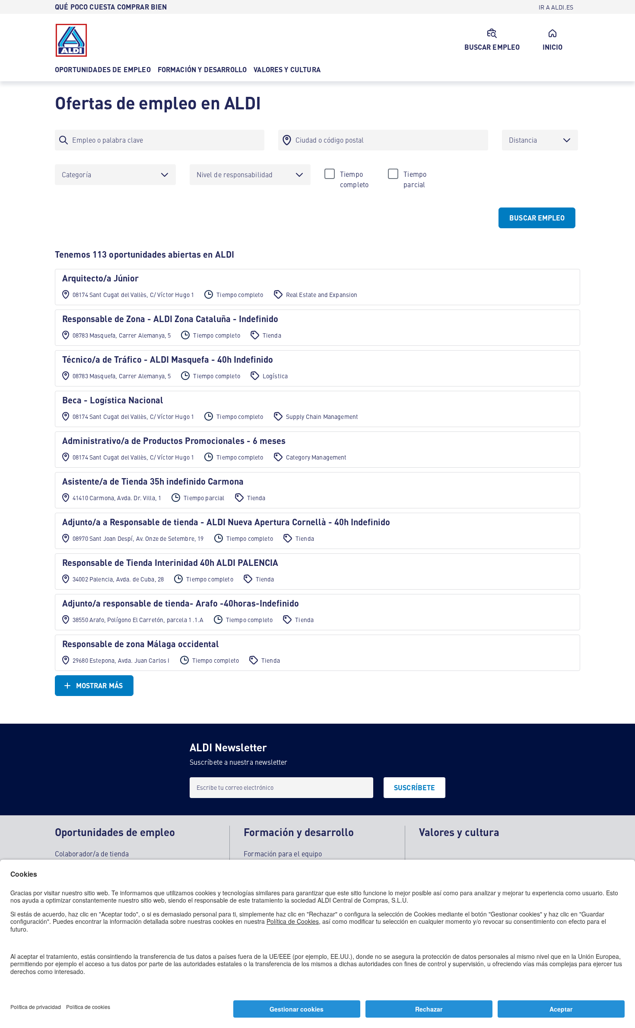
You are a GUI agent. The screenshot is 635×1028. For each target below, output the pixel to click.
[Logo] (71, 40)
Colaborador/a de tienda (92, 853)
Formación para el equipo (283, 853)
